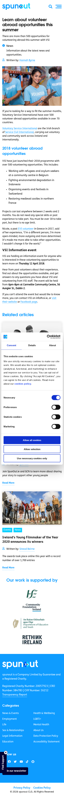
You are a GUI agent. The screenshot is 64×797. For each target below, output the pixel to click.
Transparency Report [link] (14, 694)
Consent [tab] (11, 345)
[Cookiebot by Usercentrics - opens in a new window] (46, 337)
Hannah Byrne (27, 60)
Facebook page (29, 302)
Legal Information (12, 736)
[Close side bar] (6, 752)
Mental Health (41, 724)
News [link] (18, 530)
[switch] (56, 407)
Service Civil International (19, 132)
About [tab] (52, 345)
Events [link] (7, 530)
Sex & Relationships (13, 730)
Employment (9, 719)
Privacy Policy (22, 788)
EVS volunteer (26, 229)
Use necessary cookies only (32, 458)
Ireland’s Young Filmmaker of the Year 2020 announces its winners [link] (30, 540)
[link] (20, 664)
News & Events (10, 713)
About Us (38, 730)
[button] (58, 6)
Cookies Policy (42, 788)
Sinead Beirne (27, 549)
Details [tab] (32, 345)
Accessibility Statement (46, 742)
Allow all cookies (32, 440)
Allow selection (32, 449)
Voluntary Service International (19, 128)
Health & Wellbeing (44, 713)
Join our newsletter (15, 771)
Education (7, 742)
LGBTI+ (37, 719)
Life (4, 724)
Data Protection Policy (45, 736)
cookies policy (22, 383)
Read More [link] (8, 483)
